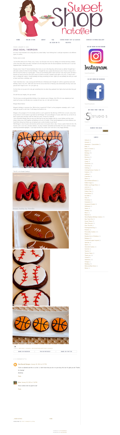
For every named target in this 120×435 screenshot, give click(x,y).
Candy (86, 161)
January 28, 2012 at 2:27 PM (39, 364)
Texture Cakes (89, 253)
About (43, 40)
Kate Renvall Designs (24, 364)
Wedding (87, 264)
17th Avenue (63, 430)
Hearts (86, 208)
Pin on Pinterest (45, 351)
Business (87, 157)
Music (86, 212)
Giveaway (87, 200)
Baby (86, 146)
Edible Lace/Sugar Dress (91, 185)
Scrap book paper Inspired (92, 240)
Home (18, 40)
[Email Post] (14, 346)
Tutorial (87, 257)
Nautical (87, 214)
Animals (87, 142)
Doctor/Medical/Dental (91, 180)
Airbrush (87, 140)
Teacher (87, 251)
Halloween (87, 206)
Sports (86, 244)
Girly (86, 197)
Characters (88, 163)
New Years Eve (89, 219)
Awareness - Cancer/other (92, 144)
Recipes (68, 42)
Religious (87, 238)
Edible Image (88, 182)
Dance (86, 178)
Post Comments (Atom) (28, 421)
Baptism (87, 151)
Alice (19, 382)
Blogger (64, 432)
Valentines (87, 259)
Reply (19, 376)
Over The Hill (88, 225)
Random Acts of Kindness (92, 236)
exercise (87, 187)
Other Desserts (89, 223)
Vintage (87, 261)
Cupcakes (87, 176)
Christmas (87, 165)
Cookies (28, 348)
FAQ (53, 40)
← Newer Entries (17, 418)
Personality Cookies (90, 232)
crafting (87, 174)
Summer (87, 249)
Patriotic (87, 229)
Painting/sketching (90, 227)
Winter (86, 268)
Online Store (30, 40)
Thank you (87, 255)
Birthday (22, 348)
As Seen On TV (55, 42)
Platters (87, 234)
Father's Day (88, 191)
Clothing (87, 168)
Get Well (87, 195)
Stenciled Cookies (89, 247)
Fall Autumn (88, 189)
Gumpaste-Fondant (90, 204)
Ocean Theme (88, 221)
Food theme (88, 193)
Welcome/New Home (90, 266)
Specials (87, 242)
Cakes (86, 159)
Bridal (86, 155)
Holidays (87, 210)
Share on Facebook (24, 351)
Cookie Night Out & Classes (70, 40)
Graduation (88, 202)
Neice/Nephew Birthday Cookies (42, 348)
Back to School (89, 148)
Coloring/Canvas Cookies (91, 170)
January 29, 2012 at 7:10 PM (29, 382)
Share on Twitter (66, 351)
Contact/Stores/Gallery (95, 40)
